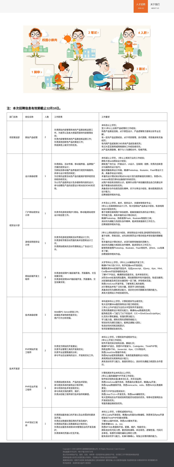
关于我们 (155, 6)
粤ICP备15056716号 (85, 452)
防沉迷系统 (67, 463)
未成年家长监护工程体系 (82, 463)
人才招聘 (140, 6)
